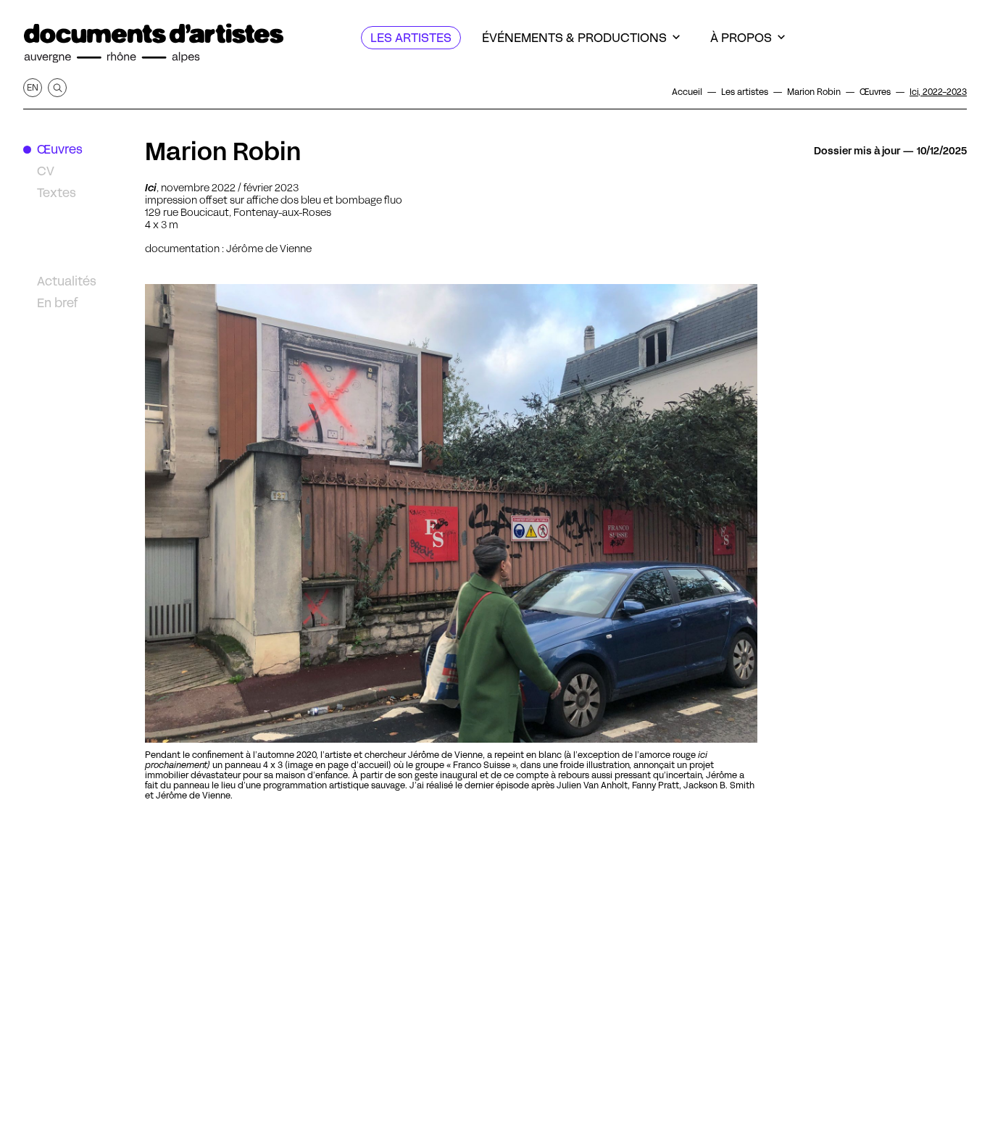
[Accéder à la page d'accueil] (153, 43)
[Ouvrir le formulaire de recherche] (57, 87)
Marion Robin (223, 151)
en (32, 87)
